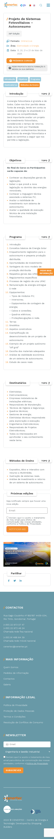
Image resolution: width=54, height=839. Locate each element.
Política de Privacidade (15, 705)
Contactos (9, 678)
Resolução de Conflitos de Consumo (23, 722)
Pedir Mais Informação (46, 272)
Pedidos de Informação (16, 673)
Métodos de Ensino (30, 85)
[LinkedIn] (20, 580)
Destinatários (11, 85)
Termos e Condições (14, 716)
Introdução (10, 79)
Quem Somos (10, 667)
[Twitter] (14, 580)
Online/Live (26, 41)
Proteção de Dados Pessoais (18, 711)
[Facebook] (8, 580)
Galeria (7, 684)
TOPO (44, 94)
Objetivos (22, 79)
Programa (35, 79)
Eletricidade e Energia (28, 46)
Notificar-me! (17, 529)
